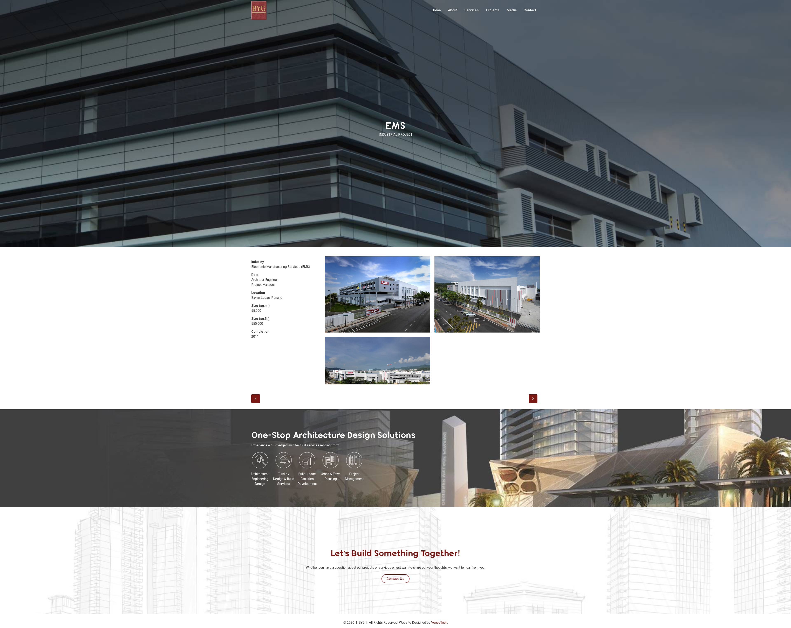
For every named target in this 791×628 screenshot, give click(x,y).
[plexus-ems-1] (377, 294)
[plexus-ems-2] (487, 294)
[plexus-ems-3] (377, 360)
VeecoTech (439, 622)
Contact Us (395, 579)
